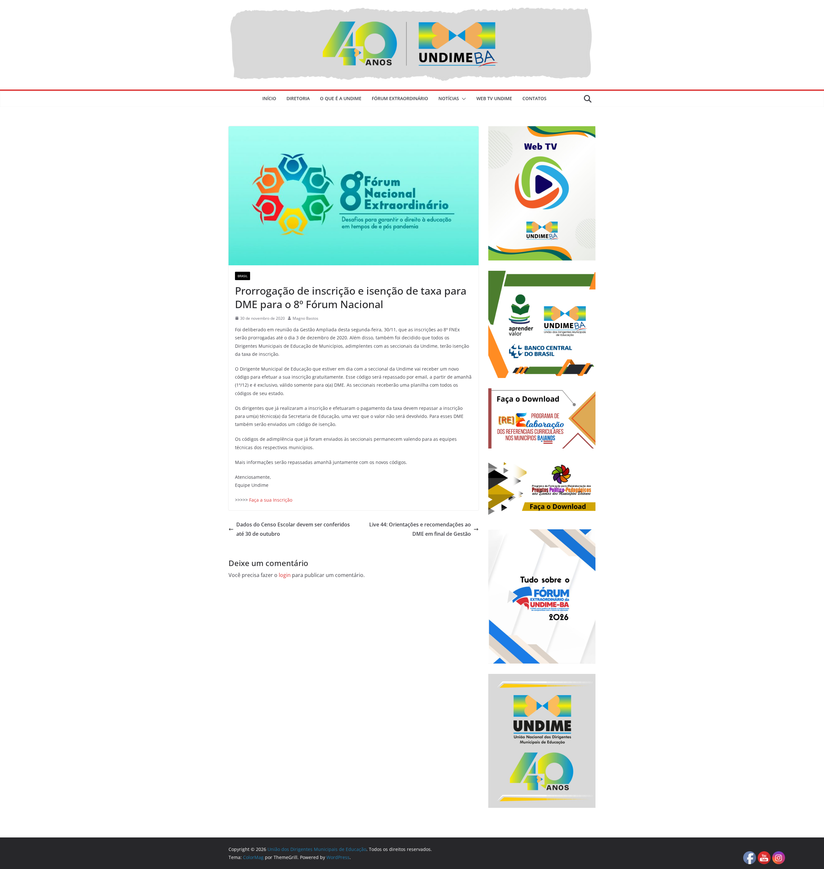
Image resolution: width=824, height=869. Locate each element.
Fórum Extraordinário (400, 98)
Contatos (534, 98)
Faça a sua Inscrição (270, 500)
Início (269, 98)
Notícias (448, 98)
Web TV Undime (494, 98)
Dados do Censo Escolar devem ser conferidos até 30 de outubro (293, 529)
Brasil (243, 276)
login (285, 575)
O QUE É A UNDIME (340, 98)
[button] (462, 99)
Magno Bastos (305, 318)
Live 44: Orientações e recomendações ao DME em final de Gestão (420, 529)
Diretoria (298, 98)
